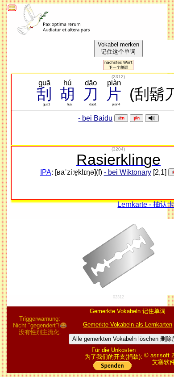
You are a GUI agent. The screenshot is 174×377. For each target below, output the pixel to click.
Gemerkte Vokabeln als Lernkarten (127, 324)
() (118, 76)
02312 (118, 297)
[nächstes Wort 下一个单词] (119, 67)
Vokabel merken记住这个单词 (118, 48)
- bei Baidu (95, 118)
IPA (45, 172)
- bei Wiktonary (127, 172)
